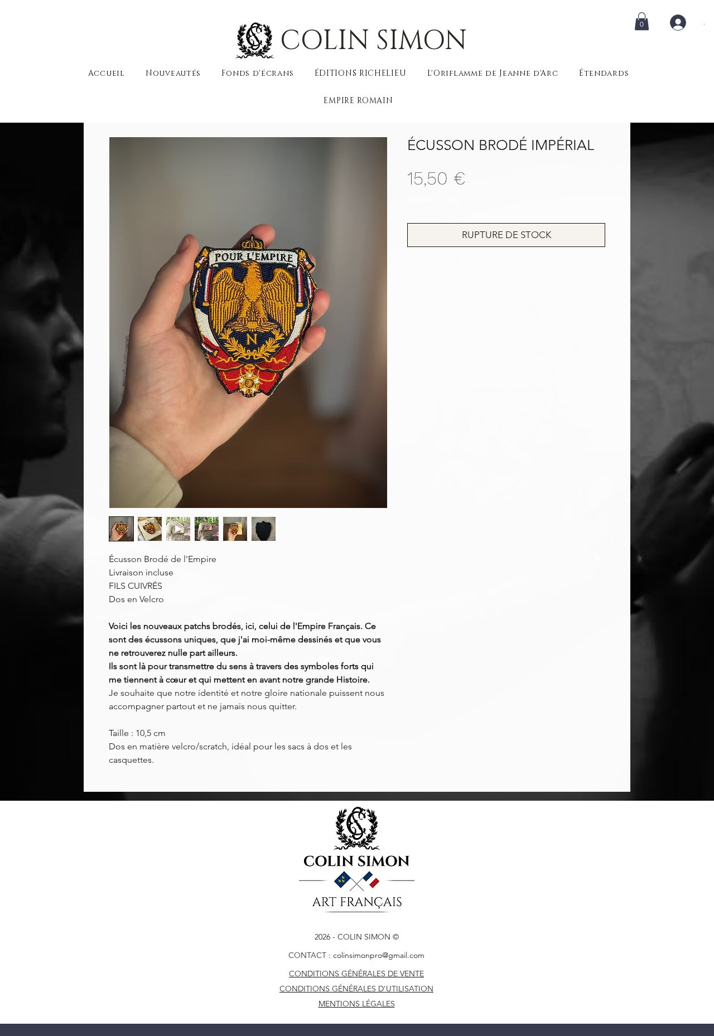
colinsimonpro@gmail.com (378, 955)
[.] (682, 22)
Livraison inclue (433, 199)
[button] (641, 21)
